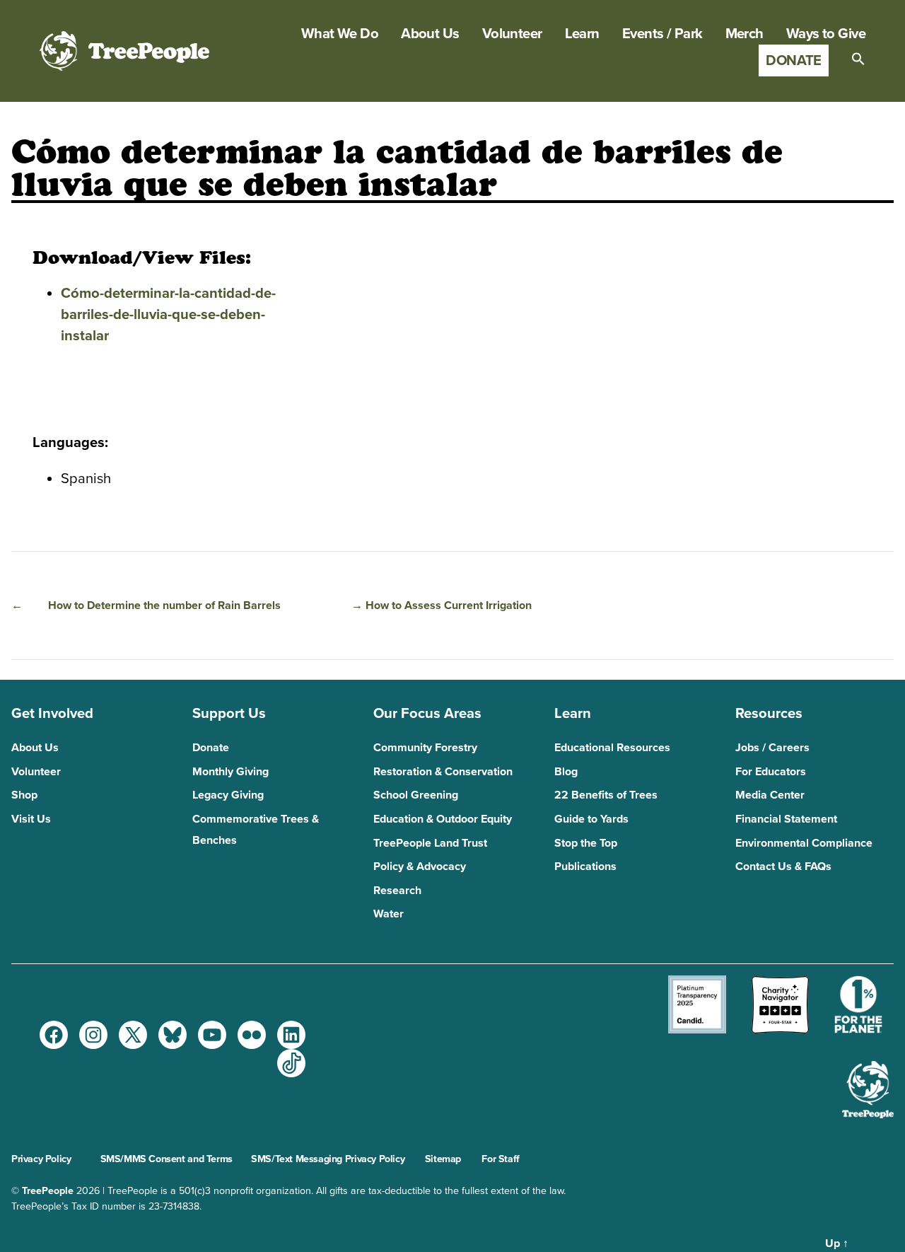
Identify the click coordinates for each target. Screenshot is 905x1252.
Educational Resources (612, 748)
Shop (24, 795)
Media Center (770, 795)
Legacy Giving (228, 795)
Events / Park (662, 33)
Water (388, 914)
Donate (794, 60)
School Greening (415, 795)
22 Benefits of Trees (606, 795)
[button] (858, 59)
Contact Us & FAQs (783, 866)
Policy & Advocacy (419, 866)
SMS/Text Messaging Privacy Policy (327, 1159)
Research (397, 890)
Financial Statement (786, 819)
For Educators (770, 772)
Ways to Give (825, 33)
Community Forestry (425, 748)
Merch (744, 33)
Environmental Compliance (803, 843)
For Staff (500, 1159)
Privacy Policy (41, 1159)
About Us (430, 33)
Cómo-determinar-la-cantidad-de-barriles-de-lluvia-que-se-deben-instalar (168, 314)
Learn (582, 33)
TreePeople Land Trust (430, 843)
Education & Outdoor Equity (442, 819)
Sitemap (443, 1159)
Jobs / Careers (772, 748)
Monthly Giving (230, 772)
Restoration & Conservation (443, 772)
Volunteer (512, 33)
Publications (585, 866)
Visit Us (31, 819)
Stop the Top (585, 843)
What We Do (339, 33)
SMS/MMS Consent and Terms (166, 1159)
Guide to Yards (591, 819)
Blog (566, 772)
